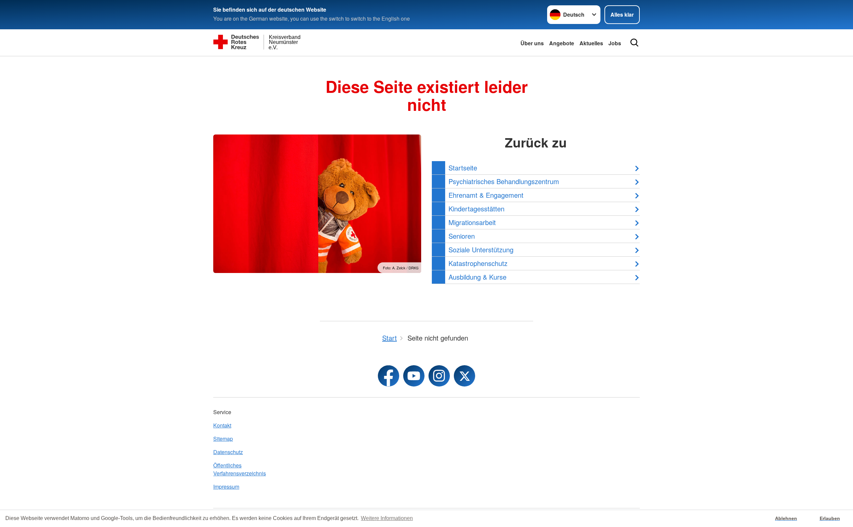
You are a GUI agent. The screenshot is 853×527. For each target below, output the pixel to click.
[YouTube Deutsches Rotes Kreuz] (414, 376)
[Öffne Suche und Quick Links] (634, 42)
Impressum (226, 486)
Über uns (532, 43)
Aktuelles (591, 43)
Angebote (561, 43)
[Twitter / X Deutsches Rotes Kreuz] (464, 376)
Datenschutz (228, 452)
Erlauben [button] (830, 518)
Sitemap (223, 438)
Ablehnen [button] (786, 518)
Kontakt (222, 425)
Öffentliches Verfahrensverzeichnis (239, 469)
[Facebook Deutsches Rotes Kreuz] (388, 376)
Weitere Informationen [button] (387, 518)
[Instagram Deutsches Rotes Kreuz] (439, 376)
